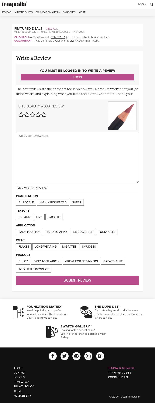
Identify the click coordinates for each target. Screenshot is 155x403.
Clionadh (21, 37)
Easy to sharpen (46, 261)
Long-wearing (46, 247)
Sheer (76, 202)
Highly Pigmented (53, 202)
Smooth (54, 217)
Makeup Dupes (24, 12)
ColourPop (22, 40)
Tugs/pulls (106, 232)
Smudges (89, 247)
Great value (113, 261)
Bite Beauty (29, 106)
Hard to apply (57, 232)
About (18, 368)
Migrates (69, 247)
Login (142, 4)
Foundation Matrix (48, 12)
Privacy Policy (24, 386)
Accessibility (22, 395)
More (82, 12)
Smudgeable (83, 232)
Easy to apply (29, 232)
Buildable (26, 202)
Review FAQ (21, 382)
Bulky (23, 261)
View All (52, 28)
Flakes (24, 247)
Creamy (25, 217)
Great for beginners (81, 261)
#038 (45, 106)
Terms (18, 391)
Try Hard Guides (119, 372)
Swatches (69, 12)
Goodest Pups (118, 377)
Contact (20, 372)
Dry (39, 217)
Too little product (34, 269)
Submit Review (77, 280)
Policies (19, 377)
